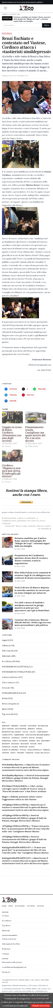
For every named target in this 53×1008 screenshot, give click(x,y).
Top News (31, 906)
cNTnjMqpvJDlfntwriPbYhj (15, 805)
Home (4, 906)
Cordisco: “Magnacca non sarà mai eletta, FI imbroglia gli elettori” (11, 471)
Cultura (5, 645)
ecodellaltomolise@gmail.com (14, 967)
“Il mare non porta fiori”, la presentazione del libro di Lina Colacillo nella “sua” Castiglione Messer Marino (25, 829)
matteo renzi (27, 512)
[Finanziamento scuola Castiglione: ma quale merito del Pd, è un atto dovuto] (35, 417)
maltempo (45, 741)
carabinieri (19, 735)
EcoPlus (40, 906)
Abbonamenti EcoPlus (11, 944)
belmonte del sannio (11, 732)
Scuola (5, 698)
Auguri (5, 640)
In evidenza (7, 661)
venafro (20, 753)
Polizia (15, 747)
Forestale (6, 741)
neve (40, 744)
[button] (5, 8)
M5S (38, 741)
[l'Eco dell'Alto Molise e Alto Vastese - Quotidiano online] (26, 8)
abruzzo (15, 726)
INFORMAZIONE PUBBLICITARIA (16, 672)
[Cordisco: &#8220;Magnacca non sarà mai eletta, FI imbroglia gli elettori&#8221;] (12, 456)
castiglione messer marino (37, 735)
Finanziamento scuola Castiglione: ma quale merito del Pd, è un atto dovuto (35, 433)
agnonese (32, 726)
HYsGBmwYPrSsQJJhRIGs (14, 786)
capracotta (7, 735)
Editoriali (6, 930)
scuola (23, 750)
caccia (25, 732)
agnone (23, 726)
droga (32, 738)
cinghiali (15, 738)
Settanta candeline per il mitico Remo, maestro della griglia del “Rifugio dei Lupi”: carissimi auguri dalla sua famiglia (32, 542)
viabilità (30, 753)
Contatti (5, 954)
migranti (6, 744)
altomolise (43, 726)
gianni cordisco (8, 512)
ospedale (6, 747)
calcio (33, 732)
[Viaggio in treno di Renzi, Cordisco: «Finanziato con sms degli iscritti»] (12, 417)
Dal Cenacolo (8, 651)
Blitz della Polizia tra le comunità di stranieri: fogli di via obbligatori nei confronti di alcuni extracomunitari (33, 575)
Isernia (32, 741)
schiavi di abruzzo (10, 750)
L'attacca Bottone (10, 677)
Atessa (39, 729)
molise (33, 744)
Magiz (5, 797)
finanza (39, 738)
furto (15, 741)
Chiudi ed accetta (40, 1005)
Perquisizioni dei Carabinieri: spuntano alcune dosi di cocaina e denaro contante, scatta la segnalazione (31, 559)
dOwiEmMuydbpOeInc (13, 764)
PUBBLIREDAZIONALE (12, 693)
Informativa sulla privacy (12, 962)
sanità (32, 747)
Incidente (23, 741)
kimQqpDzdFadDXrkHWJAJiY (16, 847)
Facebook (6, 972)
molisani (15, 744)
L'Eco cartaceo (8, 682)
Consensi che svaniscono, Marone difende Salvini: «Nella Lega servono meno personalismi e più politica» (33, 622)
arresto (31, 729)
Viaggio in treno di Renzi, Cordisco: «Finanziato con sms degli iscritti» (12, 433)
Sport (4, 709)
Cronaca (5, 916)
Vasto (13, 753)
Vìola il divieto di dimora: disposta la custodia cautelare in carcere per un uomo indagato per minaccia (32, 590)
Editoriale (7, 33)
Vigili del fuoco (42, 753)
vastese (5, 753)
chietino (6, 738)
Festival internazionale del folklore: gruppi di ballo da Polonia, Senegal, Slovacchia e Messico (25, 778)
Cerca (46, 25)
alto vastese (8, 729)
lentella (18, 512)
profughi (23, 747)
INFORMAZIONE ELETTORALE (16, 666)
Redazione (6, 949)
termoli (46, 750)
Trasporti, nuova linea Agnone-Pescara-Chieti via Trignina (28, 527)
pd (34, 512)
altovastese (20, 729)
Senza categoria (9, 703)
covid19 (24, 738)
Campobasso (42, 732)
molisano (25, 744)
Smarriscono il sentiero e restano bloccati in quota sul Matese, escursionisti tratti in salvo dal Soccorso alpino (26, 767)
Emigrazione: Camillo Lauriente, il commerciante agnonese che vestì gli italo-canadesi (24, 520)
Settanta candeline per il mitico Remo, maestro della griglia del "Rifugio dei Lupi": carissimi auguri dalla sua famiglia (32, 19)
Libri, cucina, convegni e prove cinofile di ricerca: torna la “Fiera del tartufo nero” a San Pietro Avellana (24, 789)
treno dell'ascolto (42, 512)
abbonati (6, 726)
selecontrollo (34, 750)
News (4, 688)
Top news (6, 714)
